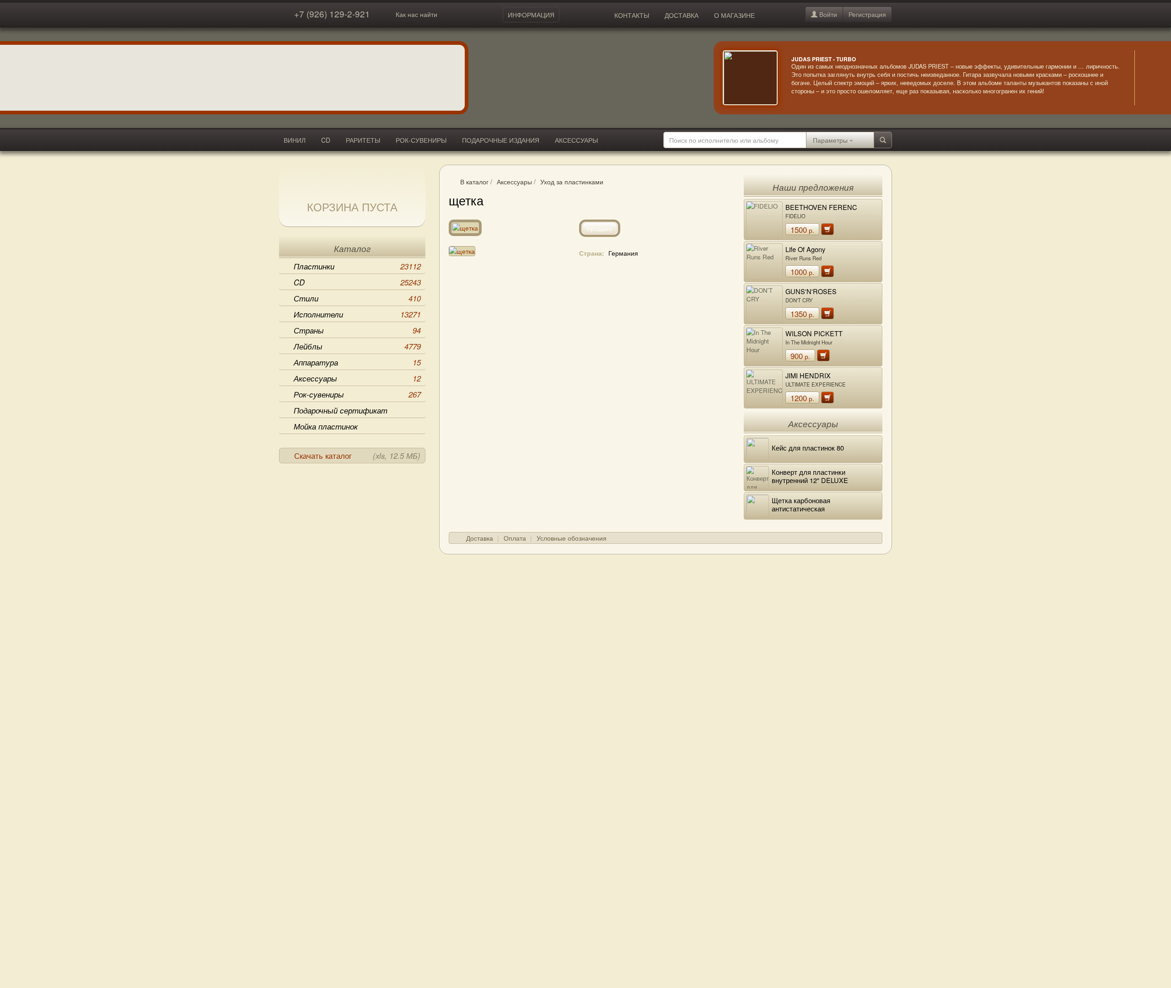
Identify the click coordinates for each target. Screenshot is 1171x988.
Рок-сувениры (357, 394)
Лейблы (357, 346)
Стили (357, 298)
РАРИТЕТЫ (363, 140)
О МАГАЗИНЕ (734, 15)
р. (802, 229)
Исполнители (357, 314)
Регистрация (867, 14)
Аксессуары (357, 378)
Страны (357, 330)
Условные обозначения (572, 537)
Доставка (479, 537)
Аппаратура (357, 362)
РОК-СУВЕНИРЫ (421, 140)
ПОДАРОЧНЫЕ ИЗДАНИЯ (500, 140)
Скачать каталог (357, 455)
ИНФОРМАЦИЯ (531, 14)
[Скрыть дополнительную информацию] (1148, 77)
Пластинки (357, 266)
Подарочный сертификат (340, 410)
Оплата (515, 537)
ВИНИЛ (295, 140)
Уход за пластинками (571, 181)
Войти (827, 14)
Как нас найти (416, 14)
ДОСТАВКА (681, 15)
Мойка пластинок (326, 426)
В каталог (474, 181)
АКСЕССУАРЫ (576, 140)
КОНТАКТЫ (631, 15)
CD (325, 140)
